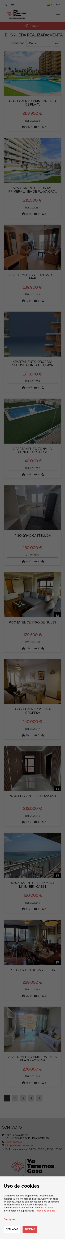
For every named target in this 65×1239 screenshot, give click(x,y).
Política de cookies (45, 1210)
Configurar (10, 1219)
